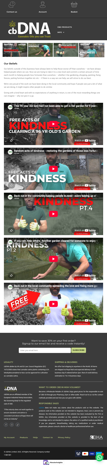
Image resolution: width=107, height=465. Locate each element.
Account (43, 12)
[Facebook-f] (6, 425)
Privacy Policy (64, 437)
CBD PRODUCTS (64, 27)
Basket (74, 12)
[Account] (42, 4)
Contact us (12, 12)
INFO (59, 32)
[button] (99, 457)
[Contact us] (12, 4)
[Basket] (74, 4)
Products (24, 437)
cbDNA (41, 408)
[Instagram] (12, 425)
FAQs (35, 437)
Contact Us (48, 437)
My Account (9, 437)
